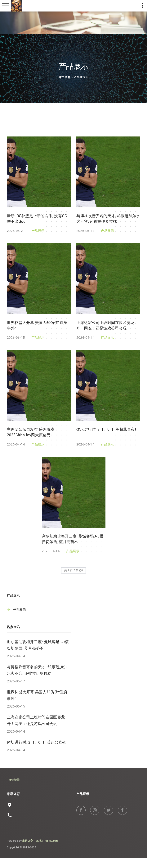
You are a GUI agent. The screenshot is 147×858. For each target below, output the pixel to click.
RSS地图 (39, 840)
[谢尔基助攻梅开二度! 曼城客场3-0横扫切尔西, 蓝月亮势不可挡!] (73, 492)
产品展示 (79, 77)
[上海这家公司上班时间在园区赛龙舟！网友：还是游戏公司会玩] (108, 278)
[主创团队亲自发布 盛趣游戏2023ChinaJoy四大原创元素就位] (39, 385)
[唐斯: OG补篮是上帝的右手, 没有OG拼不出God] (39, 171)
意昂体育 (64, 77)
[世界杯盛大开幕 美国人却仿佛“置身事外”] (39, 278)
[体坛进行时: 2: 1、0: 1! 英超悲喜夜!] (108, 385)
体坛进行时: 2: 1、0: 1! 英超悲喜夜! (106, 429)
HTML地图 (51, 840)
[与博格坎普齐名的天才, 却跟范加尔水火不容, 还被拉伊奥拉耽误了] (108, 171)
